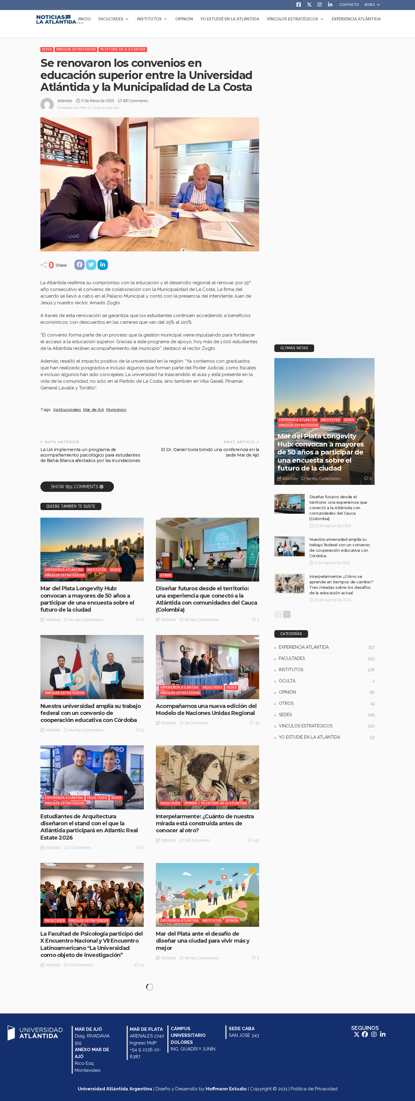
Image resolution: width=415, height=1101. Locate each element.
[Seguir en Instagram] (374, 1034)
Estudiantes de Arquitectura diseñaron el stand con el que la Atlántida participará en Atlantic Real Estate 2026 (89, 827)
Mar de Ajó (93, 409)
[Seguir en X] (357, 1034)
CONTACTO (349, 5)
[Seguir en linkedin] (383, 1034)
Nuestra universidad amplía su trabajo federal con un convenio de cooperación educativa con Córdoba (90, 713)
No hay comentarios (86, 619)
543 (256, 840)
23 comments (81, 965)
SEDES (369, 5)
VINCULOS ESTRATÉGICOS (76, 49)
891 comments (135, 100)
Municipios (116, 409)
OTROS (165, 575)
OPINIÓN (184, 19)
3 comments (80, 847)
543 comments (198, 840)
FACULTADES (110, 19)
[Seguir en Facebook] (365, 1034)
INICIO (84, 19)
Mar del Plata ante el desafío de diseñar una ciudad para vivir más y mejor (203, 940)
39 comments (197, 723)
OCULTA (327, 680)
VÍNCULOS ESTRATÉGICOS (292, 19)
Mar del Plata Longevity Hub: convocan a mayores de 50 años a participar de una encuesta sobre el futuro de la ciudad (87, 599)
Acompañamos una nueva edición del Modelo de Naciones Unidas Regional (206, 709)
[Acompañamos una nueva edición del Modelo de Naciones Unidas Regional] (207, 667)
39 (257, 723)
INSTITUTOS (149, 19)
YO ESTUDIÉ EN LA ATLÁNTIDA (230, 19)
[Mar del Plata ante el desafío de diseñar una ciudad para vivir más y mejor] (207, 895)
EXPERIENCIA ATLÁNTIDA (356, 19)
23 (141, 965)
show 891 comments (74, 486)
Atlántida (64, 100)
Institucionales (67, 409)
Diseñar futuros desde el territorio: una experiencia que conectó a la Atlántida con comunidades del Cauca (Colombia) (206, 599)
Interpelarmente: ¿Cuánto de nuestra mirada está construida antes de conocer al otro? (205, 823)
